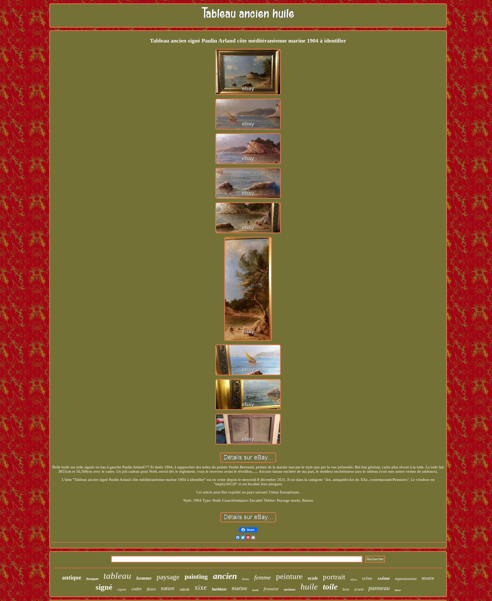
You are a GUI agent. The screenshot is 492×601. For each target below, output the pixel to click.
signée (121, 589)
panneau (379, 588)
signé (104, 587)
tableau (117, 576)
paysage (168, 577)
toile (330, 586)
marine (239, 588)
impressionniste (406, 579)
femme (262, 577)
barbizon (219, 589)
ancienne (289, 589)
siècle (184, 589)
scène (367, 578)
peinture (289, 576)
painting (196, 576)
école (255, 590)
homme (143, 578)
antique (71, 577)
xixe (200, 587)
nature (168, 588)
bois (346, 589)
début (353, 579)
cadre (136, 588)
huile (309, 586)
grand (358, 590)
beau (245, 579)
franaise (271, 588)
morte (428, 578)
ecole (313, 578)
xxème (383, 578)
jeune (398, 590)
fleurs (151, 589)
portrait (334, 577)
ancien (225, 576)
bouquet (92, 579)
